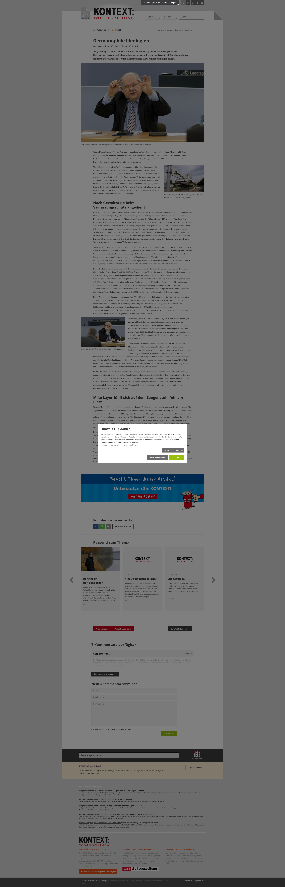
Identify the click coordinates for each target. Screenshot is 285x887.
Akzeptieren (176, 457)
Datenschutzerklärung (129, 445)
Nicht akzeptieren (157, 457)
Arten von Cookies (172, 450)
